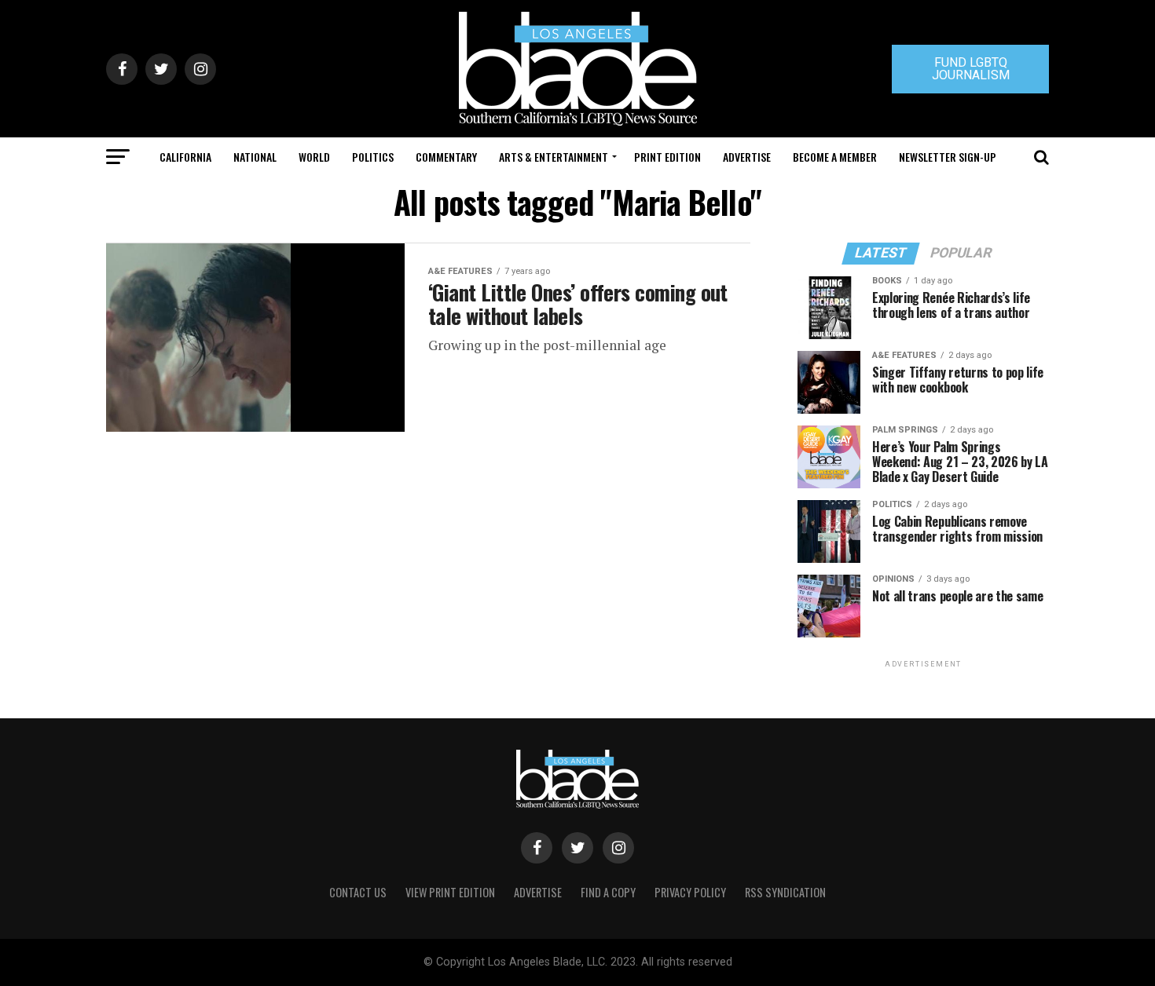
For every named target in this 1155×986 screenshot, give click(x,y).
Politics (373, 156)
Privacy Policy (690, 892)
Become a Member (835, 156)
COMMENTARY (446, 156)
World (314, 156)
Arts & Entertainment (553, 156)
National (255, 156)
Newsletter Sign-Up (947, 156)
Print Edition (667, 156)
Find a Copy (608, 892)
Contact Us (358, 892)
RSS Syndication (785, 892)
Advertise (747, 156)
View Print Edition (450, 892)
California (185, 156)
